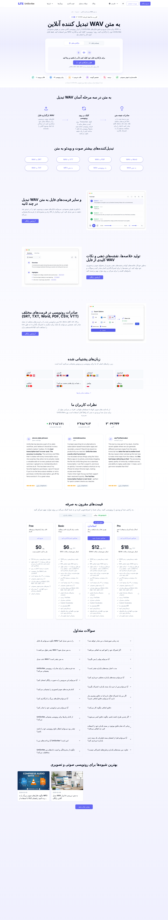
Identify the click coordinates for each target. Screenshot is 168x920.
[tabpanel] (84, 59)
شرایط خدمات (95, 82)
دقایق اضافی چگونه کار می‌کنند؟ (99, 708)
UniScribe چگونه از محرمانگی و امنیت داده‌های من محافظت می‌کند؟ (56, 751)
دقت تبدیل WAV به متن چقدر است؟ (50, 659)
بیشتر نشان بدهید (84, 807)
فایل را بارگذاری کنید (85, 63)
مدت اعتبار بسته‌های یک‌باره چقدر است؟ (102, 668)
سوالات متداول (83, 3)
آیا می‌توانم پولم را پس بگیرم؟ (98, 659)
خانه (72, 12)
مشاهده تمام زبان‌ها (83, 393)
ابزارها (49, 3)
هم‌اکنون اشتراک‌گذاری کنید (69, 538)
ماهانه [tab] (84, 515)
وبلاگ (93, 3)
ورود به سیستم (132, 3)
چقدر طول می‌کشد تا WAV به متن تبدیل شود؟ (54, 650)
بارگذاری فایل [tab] (75, 43)
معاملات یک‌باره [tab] (67, 515)
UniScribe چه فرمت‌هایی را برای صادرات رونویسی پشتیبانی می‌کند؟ (56, 669)
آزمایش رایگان (30, 221)
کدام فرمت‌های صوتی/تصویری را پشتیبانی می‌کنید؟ (55, 689)
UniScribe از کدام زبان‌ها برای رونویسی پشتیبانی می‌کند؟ (55, 718)
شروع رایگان (145, 3)
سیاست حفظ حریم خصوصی (84, 82)
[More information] (44, 578)
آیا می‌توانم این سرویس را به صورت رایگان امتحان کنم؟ (57, 680)
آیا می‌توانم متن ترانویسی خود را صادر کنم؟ (52, 708)
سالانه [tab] (100, 515)
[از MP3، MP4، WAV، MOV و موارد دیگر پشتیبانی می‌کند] (98, 67)
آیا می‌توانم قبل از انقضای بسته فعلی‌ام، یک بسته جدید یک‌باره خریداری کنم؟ (107, 739)
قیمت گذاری (70, 3)
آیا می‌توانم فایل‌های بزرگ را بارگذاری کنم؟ (52, 699)
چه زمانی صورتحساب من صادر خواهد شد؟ (103, 641)
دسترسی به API (65, 605)
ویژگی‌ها (60, 3)
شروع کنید (40, 538)
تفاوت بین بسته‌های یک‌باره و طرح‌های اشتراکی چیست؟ (108, 750)
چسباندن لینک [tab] (95, 43)
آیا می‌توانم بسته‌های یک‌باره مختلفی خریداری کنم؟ (106, 677)
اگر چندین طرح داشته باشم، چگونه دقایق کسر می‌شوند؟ (108, 717)
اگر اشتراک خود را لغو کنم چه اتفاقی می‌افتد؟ (104, 650)
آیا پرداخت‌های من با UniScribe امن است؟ (52, 741)
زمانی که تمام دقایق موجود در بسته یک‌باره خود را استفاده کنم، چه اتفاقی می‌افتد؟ (109, 727)
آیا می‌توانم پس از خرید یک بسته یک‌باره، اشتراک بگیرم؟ (108, 687)
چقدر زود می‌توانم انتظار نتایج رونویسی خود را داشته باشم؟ (56, 730)
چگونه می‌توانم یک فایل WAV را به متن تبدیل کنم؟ (55, 641)
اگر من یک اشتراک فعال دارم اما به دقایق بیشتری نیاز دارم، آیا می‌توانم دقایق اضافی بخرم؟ (107, 697)
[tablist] (84, 43)
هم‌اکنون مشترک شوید (98, 538)
